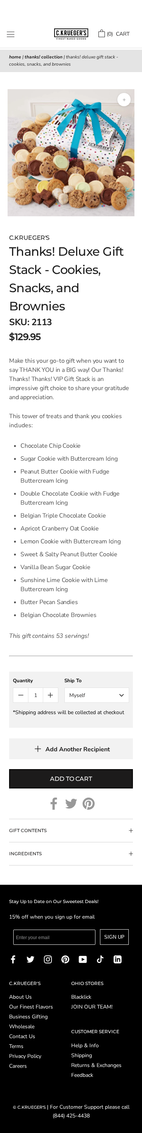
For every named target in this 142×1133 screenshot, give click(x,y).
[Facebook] (54, 804)
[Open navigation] (10, 34)
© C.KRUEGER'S (30, 1107)
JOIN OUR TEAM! (91, 1007)
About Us (20, 997)
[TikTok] (100, 959)
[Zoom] (124, 99)
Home (15, 57)
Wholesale (21, 1026)
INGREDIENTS (25, 853)
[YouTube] (83, 959)
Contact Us (22, 1036)
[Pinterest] (89, 804)
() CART (118, 34)
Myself (77, 695)
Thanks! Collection (43, 57)
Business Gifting (28, 1017)
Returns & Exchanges (96, 1065)
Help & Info (85, 1045)
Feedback (82, 1075)
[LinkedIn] (118, 959)
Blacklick (81, 997)
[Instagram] (48, 959)
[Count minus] (20, 695)
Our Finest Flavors (31, 1007)
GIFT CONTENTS (28, 830)
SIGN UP (114, 937)
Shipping (81, 1055)
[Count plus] (50, 695)
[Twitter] (71, 804)
